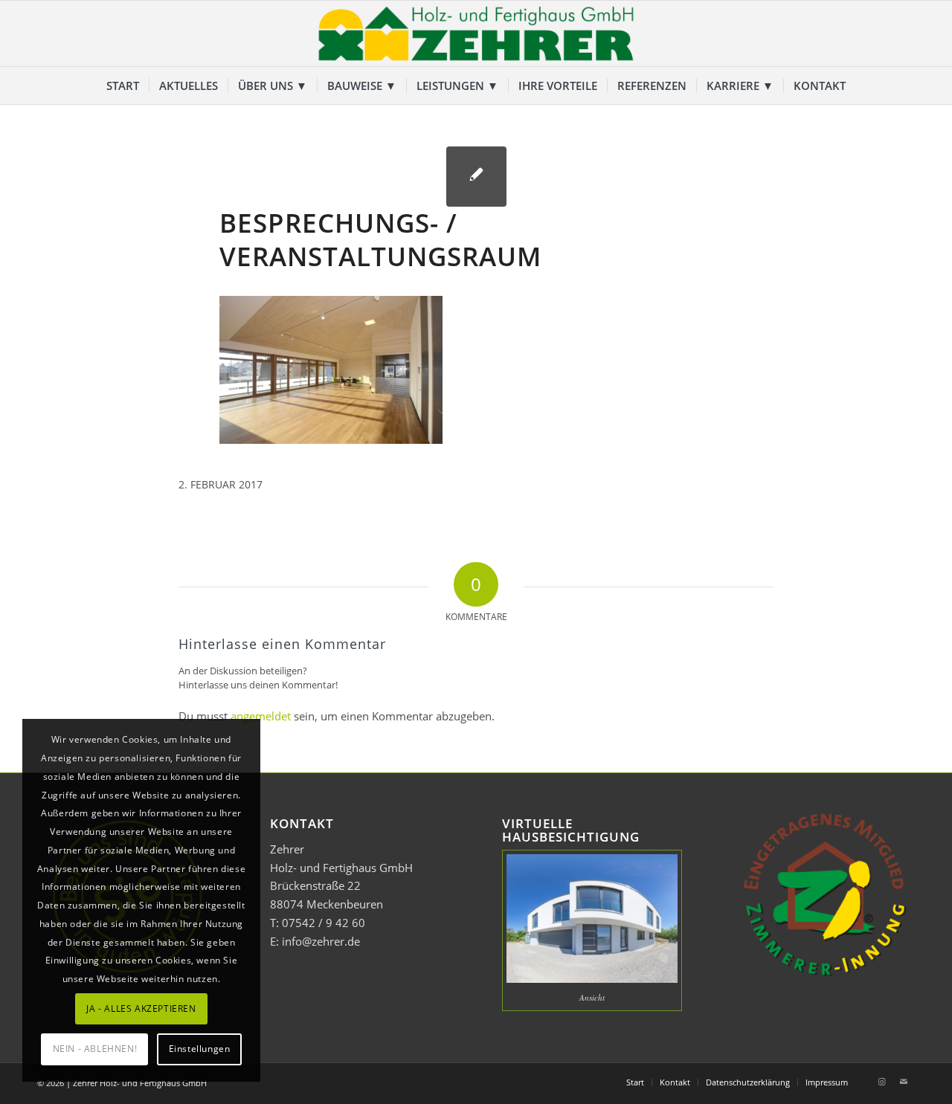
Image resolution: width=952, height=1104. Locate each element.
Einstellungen (200, 1048)
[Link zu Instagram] (881, 1082)
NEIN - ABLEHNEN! (95, 1048)
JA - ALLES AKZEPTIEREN (141, 1008)
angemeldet (261, 715)
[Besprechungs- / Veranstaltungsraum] (476, 176)
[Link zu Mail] (903, 1082)
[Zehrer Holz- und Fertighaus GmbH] (476, 33)
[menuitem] (123, 85)
